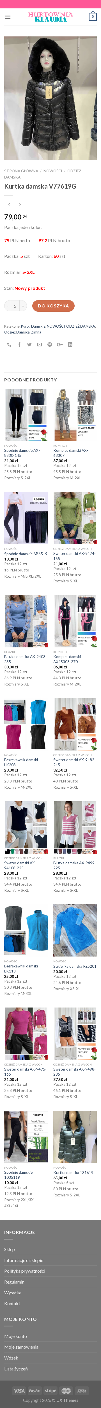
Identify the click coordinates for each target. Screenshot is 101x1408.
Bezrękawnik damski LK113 (21, 968)
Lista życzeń (16, 1368)
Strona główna (21, 171)
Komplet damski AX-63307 (70, 453)
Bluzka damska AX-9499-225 (74, 865)
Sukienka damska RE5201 (75, 966)
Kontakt (12, 1303)
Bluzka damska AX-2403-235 (25, 659)
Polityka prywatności (24, 1270)
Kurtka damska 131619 (73, 1172)
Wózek (11, 1357)
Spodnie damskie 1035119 (18, 1175)
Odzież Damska (17, 332)
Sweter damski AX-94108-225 (20, 865)
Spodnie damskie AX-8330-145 (22, 453)
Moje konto (15, 1336)
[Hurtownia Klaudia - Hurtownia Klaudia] (50, 16)
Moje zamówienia (21, 1346)
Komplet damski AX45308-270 (67, 659)
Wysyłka (12, 1292)
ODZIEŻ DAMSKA (80, 326)
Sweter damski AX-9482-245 (74, 762)
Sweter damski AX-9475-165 (25, 1071)
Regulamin (14, 1281)
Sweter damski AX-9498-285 (74, 1071)
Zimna (36, 332)
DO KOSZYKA (53, 305)
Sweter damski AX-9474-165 (74, 556)
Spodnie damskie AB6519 (25, 554)
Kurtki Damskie (33, 326)
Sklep (9, 1249)
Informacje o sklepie (23, 1260)
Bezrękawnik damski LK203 (21, 762)
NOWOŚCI (52, 171)
